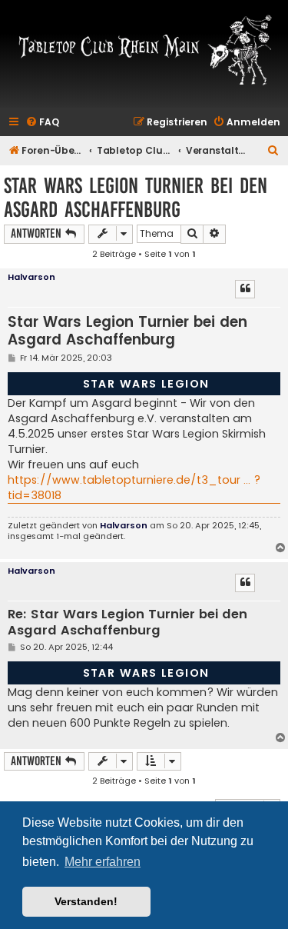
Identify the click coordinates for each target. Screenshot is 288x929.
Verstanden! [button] (86, 901)
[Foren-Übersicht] (144, 49)
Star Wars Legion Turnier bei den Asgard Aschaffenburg (135, 197)
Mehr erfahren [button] (103, 861)
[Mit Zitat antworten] (245, 289)
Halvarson (31, 277)
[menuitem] (42, 122)
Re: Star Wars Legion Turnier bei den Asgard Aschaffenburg (127, 622)
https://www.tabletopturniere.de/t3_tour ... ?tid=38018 (134, 487)
